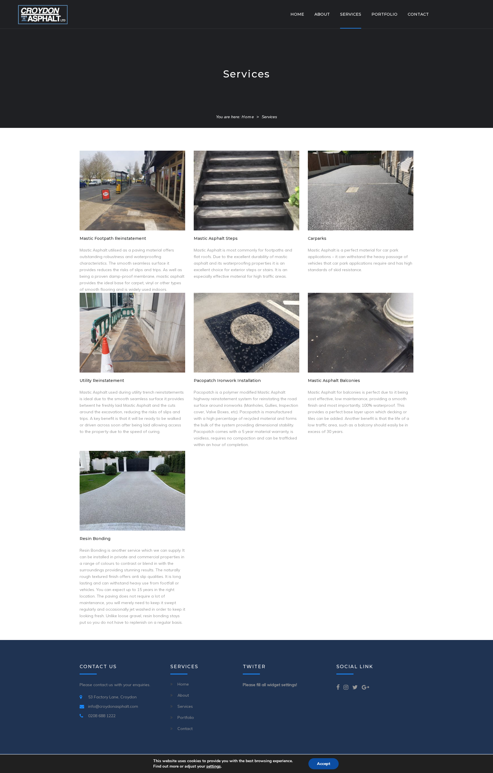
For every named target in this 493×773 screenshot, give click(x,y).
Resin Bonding (95, 538)
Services (350, 14)
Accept (323, 763)
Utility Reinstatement (102, 380)
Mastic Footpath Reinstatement (113, 238)
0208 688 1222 (102, 715)
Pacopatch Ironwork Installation (227, 380)
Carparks (317, 238)
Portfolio (384, 14)
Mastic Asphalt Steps (216, 238)
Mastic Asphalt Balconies (334, 380)
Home (297, 14)
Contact (418, 14)
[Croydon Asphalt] (42, 14)
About (322, 14)
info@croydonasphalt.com (113, 706)
